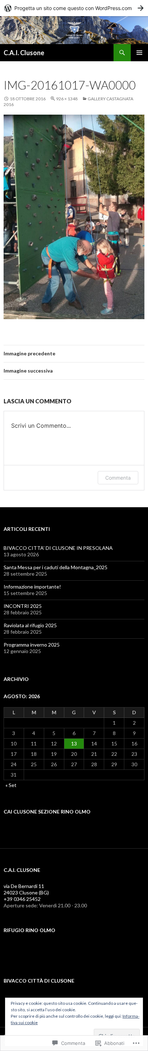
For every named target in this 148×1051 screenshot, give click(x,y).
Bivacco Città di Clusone (39, 981)
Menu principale (139, 52)
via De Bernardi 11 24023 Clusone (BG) (26, 889)
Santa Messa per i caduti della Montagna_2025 (55, 567)
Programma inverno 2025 (32, 645)
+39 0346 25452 (22, 899)
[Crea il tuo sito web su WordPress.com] (74, 8)
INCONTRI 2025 (23, 606)
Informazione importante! (32, 587)
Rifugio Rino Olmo (29, 930)
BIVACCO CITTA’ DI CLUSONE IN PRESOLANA (58, 548)
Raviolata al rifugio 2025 (30, 625)
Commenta (118, 478)
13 (74, 743)
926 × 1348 (67, 98)
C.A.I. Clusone (24, 53)
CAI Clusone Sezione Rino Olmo (47, 811)
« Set (11, 785)
